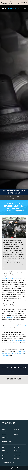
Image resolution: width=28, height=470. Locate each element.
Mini (12, 353)
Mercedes (7, 353)
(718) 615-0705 (24, 3)
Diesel (3, 458)
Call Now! (15, 468)
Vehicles (16, 432)
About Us (16, 429)
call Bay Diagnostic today (18, 341)
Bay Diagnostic (9, 318)
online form (10, 372)
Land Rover (5, 453)
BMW (20, 351)
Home (3, 429)
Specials (4, 435)
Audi (17, 351)
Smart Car (21, 353)
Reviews (16, 435)
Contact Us (5, 437)
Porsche (15, 353)
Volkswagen (5, 355)
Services (4, 432)
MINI (3, 456)
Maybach (16, 458)
